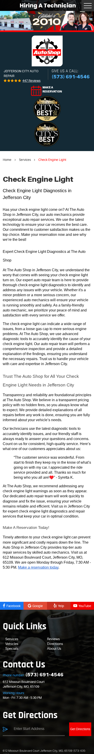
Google (37, 606)
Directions (55, 644)
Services (25, 160)
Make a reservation (52, 89)
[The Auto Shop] (47, 51)
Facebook (13, 606)
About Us (54, 649)
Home (7, 160)
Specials (11, 649)
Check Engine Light (52, 160)
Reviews (53, 639)
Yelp (61, 606)
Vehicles (11, 644)
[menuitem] (26, 639)
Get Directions (80, 729)
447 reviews (31, 80)
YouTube (84, 606)
